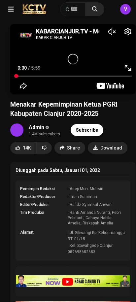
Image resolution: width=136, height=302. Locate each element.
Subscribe (87, 130)
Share (73, 148)
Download (111, 148)
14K (27, 148)
